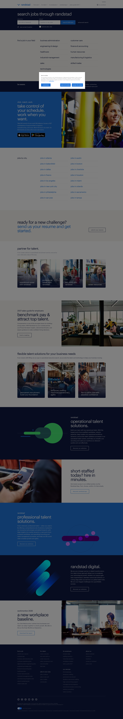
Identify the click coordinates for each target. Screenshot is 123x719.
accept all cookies (77, 85)
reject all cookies (65, 85)
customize (46, 85)
